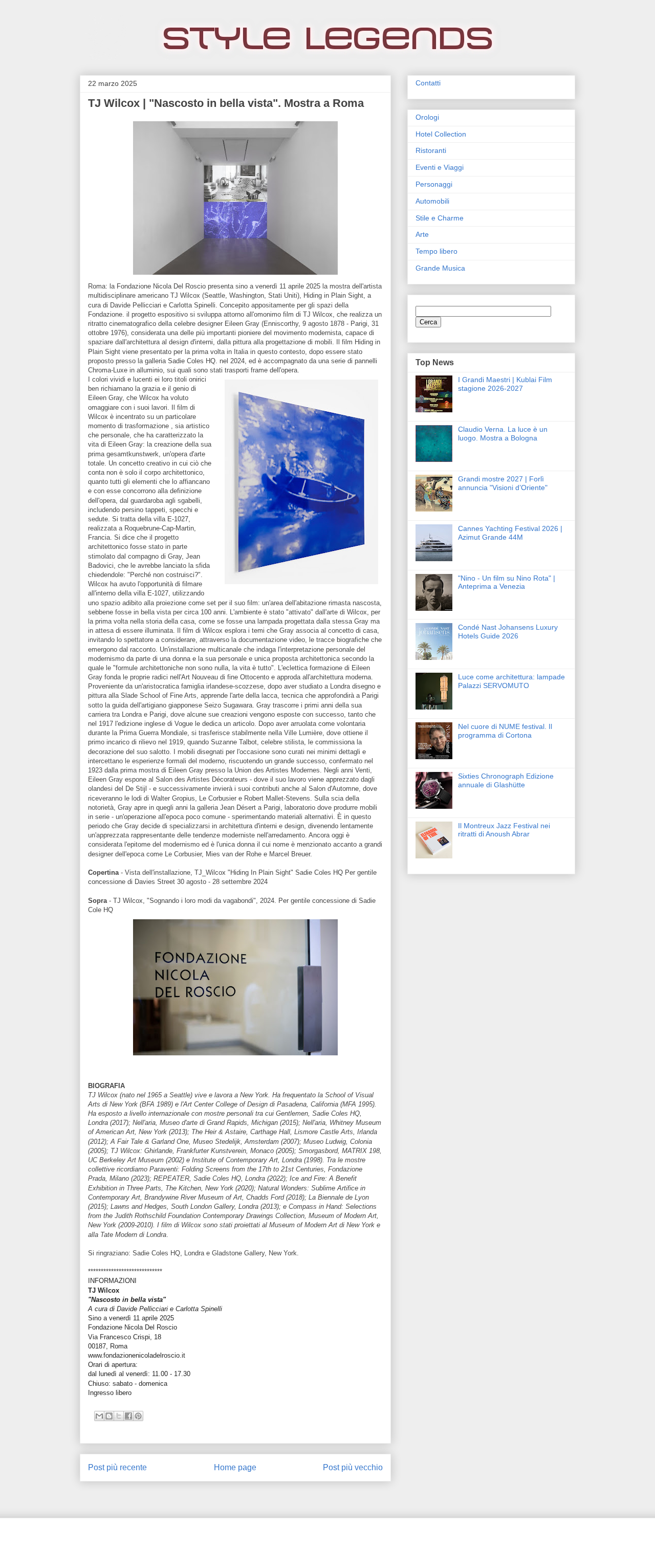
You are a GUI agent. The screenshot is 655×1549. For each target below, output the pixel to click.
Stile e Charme (440, 218)
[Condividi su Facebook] (128, 1416)
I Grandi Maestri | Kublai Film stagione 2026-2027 (505, 383)
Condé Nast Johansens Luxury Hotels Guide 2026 (508, 631)
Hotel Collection (441, 134)
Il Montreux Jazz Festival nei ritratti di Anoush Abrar (504, 830)
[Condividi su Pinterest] (138, 1416)
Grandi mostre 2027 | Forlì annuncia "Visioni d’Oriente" (503, 483)
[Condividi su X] (119, 1416)
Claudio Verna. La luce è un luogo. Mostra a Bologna (503, 433)
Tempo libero (436, 251)
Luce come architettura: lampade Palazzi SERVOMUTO (511, 681)
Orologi (427, 117)
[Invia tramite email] (99, 1416)
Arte (422, 234)
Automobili (432, 201)
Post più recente (117, 1467)
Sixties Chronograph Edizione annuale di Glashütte (506, 780)
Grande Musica (440, 268)
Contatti (428, 83)
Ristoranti (431, 150)
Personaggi (434, 184)
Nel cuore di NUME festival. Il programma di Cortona (505, 730)
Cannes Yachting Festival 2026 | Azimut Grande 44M (510, 532)
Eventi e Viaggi (440, 167)
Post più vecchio (353, 1467)
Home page (235, 1467)
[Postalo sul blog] (109, 1416)
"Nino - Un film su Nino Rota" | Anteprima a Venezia (506, 582)
